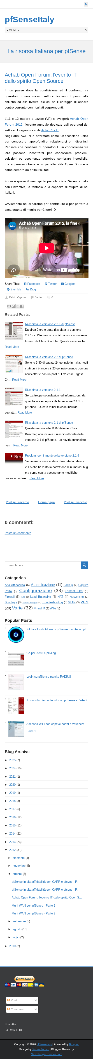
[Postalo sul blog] (13, 306)
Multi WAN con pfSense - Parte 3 (33, 905)
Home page (46, 502)
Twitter (52, 283)
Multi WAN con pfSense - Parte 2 (33, 913)
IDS (23, 597)
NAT (60, 596)
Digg (32, 289)
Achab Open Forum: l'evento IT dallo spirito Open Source (41, 78)
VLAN (71, 602)
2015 (12, 825)
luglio (16, 937)
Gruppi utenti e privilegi (41, 653)
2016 (12, 817)
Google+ (70, 283)
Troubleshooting (52, 602)
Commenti (17, 1009)
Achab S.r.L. (50, 130)
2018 (12, 801)
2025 (12, 760)
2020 (12, 784)
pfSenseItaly (29, 19)
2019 (12, 792)
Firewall (10, 596)
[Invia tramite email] (9, 306)
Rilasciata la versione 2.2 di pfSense (49, 357)
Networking (77, 596)
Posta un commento (18, 533)
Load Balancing (40, 596)
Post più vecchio (75, 502)
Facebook (33, 283)
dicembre (19, 858)
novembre (19, 865)
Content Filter (74, 591)
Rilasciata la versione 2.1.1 (42, 389)
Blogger (74, 1044)
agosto (17, 929)
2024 (12, 768)
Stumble (15, 289)
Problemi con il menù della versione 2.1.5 (52, 455)
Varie (38, 297)
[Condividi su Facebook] (22, 306)
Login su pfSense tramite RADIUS (48, 676)
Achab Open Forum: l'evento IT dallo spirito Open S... (47, 897)
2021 (12, 776)
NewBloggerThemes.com (46, 1054)
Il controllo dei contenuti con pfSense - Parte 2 (56, 700)
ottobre (17, 874)
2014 (12, 833)
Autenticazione (43, 585)
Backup (68, 585)
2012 (12, 850)
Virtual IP (39, 608)
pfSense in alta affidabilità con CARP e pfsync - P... (45, 881)
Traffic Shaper (30, 602)
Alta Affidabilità (15, 585)
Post (13, 1000)
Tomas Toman (40, 1049)
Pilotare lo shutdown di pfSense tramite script (56, 629)
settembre (19, 921)
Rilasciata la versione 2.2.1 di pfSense (50, 324)
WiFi (53, 608)
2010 (12, 946)
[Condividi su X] (17, 306)
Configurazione (35, 590)
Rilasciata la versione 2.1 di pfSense (49, 422)
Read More (12, 346)
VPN (84, 602)
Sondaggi (11, 602)
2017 (12, 809)
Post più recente (17, 502)
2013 (12, 842)
